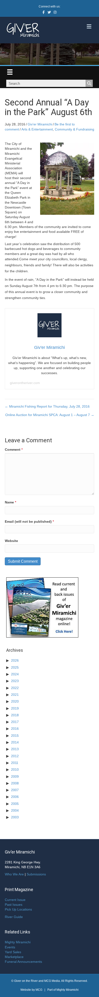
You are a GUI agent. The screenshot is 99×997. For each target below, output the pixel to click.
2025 (15, 667)
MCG (39, 989)
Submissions (36, 874)
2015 (15, 735)
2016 (15, 728)
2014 (15, 742)
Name (10, 502)
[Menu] (10, 72)
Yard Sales (13, 952)
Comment (14, 449)
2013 (15, 749)
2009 (15, 776)
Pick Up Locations (18, 909)
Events (10, 947)
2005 (15, 804)
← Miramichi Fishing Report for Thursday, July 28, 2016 (47, 406)
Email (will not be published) (29, 521)
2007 (15, 790)
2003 (15, 817)
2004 (15, 810)
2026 (15, 660)
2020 (15, 701)
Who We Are (14, 874)
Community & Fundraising (74, 129)
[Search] (89, 83)
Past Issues (13, 904)
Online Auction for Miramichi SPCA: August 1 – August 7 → (49, 415)
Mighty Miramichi (18, 942)
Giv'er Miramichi (40, 124)
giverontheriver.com (25, 383)
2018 (15, 715)
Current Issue (15, 900)
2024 (15, 674)
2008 (15, 783)
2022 (15, 688)
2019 (15, 708)
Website (11, 541)
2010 (15, 769)
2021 (15, 695)
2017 (15, 722)
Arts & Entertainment (37, 129)
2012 (15, 756)
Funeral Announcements (23, 962)
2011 (14, 763)
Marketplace (14, 957)
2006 (15, 797)
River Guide (14, 917)
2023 (15, 681)
